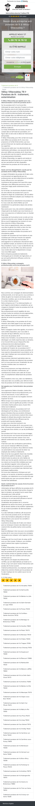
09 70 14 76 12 (18, 40)
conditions (17, 62)
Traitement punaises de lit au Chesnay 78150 (17, 647)
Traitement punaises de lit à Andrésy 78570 (17, 771)
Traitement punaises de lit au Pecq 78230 (16, 716)
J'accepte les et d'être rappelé (18, 62)
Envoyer (17, 67)
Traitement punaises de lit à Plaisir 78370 (16, 630)
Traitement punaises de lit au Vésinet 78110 (17, 724)
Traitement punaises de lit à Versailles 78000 (17, 585)
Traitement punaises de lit (9, 85)
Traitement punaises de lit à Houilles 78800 (17, 626)
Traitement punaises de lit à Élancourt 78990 (17, 658)
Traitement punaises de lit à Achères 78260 (17, 682)
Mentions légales (8, 803)
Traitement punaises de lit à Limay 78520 (16, 720)
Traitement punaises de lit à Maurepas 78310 (17, 692)
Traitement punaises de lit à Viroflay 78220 (16, 729)
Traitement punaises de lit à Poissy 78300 (16, 609)
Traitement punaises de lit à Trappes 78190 (17, 643)
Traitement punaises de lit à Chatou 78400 (16, 639)
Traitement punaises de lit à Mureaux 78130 (17, 635)
